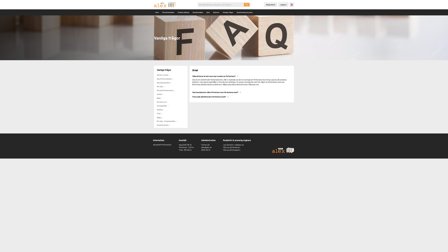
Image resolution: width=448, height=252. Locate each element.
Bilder (159, 98)
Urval (159, 117)
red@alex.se (239, 145)
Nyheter (216, 12)
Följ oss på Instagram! (231, 150)
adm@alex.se (206, 147)
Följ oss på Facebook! (231, 147)
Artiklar (160, 94)
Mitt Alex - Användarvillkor (166, 121)
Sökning (160, 110)
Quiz (208, 12)
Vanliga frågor (228, 12)
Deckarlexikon (198, 12)
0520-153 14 (205, 150)
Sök (246, 5)
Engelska (292, 5)
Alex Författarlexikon (164, 79)
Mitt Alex (160, 87)
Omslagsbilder (162, 106)
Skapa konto (270, 5)
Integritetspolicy (163, 125)
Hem (157, 12)
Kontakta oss (162, 102)
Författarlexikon (168, 12)
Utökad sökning (183, 12)
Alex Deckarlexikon (163, 83)
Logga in (283, 5)
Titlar (159, 113)
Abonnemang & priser (245, 12)
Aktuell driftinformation (165, 90)
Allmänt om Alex (163, 75)
